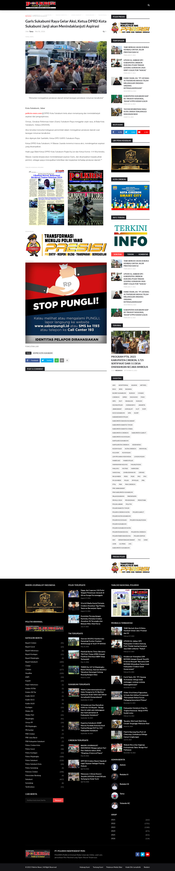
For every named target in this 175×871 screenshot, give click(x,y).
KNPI (144, 409)
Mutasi (125, 468)
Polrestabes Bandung (121, 536)
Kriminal (143, 449)
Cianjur (44, 666)
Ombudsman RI (129, 472)
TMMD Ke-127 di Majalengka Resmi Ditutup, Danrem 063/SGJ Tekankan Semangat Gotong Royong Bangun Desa (93, 671)
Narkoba (135, 468)
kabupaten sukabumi (121, 548)
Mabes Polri (128, 460)
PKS (139, 476)
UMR (114, 544)
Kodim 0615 (44, 700)
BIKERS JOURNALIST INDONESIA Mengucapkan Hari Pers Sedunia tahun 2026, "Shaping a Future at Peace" (93, 749)
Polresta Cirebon (138, 532)
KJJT (137, 409)
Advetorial (123, 385)
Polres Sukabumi (119, 524)
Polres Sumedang (44, 768)
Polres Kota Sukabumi (121, 516)
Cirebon (115, 397)
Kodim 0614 (44, 696)
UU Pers (122, 544)
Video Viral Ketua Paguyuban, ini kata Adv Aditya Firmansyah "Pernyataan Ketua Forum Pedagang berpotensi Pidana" (136, 696)
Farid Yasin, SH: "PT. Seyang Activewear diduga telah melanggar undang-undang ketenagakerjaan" (136, 83)
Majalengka (136, 464)
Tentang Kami (98, 867)
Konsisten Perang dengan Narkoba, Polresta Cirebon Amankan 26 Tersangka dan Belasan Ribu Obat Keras (92, 620)
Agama (134, 385)
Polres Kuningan (119, 520)
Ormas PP (44, 722)
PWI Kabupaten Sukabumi (122, 492)
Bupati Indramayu (44, 651)
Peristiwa (142, 500)
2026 (130, 838)
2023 (130, 827)
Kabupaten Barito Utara (122, 429)
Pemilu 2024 (117, 500)
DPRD (125, 397)
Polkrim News (37, 867)
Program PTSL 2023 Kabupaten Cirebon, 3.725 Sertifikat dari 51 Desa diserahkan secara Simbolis (129, 361)
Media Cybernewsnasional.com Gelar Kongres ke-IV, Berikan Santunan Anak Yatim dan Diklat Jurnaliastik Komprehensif (93, 693)
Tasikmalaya (44, 787)
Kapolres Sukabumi (120, 441)
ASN (113, 385)
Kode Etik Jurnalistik (133, 867)
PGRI (132, 476)
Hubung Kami (85, 867)
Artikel (143, 385)
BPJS (120, 389)
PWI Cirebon (130, 484)
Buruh (132, 393)
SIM (113, 540)
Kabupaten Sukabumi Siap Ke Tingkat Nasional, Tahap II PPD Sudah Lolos (136, 98)
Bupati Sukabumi (119, 393)
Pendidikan (130, 500)
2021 (130, 820)
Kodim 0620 (117, 449)
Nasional (116, 472)
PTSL (114, 484)
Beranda (28, 16)
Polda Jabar (117, 504)
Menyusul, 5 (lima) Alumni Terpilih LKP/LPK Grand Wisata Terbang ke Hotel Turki (93, 776)
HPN (114, 401)
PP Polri (135, 480)
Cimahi (141, 393)
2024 (130, 831)
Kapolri (44, 681)
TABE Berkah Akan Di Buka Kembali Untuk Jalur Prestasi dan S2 (136, 49)
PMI (144, 476)
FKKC (143, 397)
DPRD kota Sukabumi (40, 16)
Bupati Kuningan (44, 654)
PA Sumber (116, 476)
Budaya (128, 389)
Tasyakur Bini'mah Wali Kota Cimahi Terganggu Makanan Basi (135, 111)
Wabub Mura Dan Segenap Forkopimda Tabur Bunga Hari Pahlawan (136, 747)
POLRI (126, 480)
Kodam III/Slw (44, 688)
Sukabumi (44, 779)
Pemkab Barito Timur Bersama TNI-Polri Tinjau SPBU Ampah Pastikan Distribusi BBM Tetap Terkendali (93, 655)
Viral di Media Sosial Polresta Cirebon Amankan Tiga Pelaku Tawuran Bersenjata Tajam (93, 605)
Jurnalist (129, 409)
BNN (114, 389)
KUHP (136, 413)
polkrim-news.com (33, 113)
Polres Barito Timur (120, 508)
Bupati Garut (44, 647)
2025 (130, 835)
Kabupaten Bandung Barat (123, 421)
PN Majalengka (44, 726)
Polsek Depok (139, 536)
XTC (130, 544)
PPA (143, 480)
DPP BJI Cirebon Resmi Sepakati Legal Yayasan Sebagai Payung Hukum (93, 763)
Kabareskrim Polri (120, 417)
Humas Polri (117, 405)
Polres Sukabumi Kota (121, 528)
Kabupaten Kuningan (121, 437)
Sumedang (44, 783)
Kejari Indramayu (44, 685)
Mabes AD (116, 460)
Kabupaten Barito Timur (122, 425)
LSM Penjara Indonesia (121, 457)
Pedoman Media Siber (114, 867)
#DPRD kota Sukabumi (43, 353)
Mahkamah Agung (120, 464)
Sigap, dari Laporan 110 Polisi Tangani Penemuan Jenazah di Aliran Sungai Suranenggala (92, 592)
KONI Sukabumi (118, 413)
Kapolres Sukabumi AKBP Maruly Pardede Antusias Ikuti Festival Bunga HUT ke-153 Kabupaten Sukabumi (93, 727)
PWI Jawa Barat (118, 488)
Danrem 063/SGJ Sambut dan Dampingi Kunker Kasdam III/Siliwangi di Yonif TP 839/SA (93, 641)
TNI (139, 540)
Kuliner (115, 453)
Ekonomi (134, 397)
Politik (129, 504)
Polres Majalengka (138, 520)
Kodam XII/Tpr (44, 692)
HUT (120, 401)
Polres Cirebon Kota (121, 512)
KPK (129, 413)
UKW (145, 540)
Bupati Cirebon (44, 643)
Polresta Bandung (120, 532)
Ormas (141, 472)
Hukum (139, 401)
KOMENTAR (143, 254)
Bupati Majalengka (44, 658)
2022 (130, 823)
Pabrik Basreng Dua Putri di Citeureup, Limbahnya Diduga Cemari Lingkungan (135, 734)
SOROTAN (118, 254)
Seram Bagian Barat (126, 540)
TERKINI (130, 254)
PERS (126, 476)
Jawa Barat (117, 409)
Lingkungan (139, 457)
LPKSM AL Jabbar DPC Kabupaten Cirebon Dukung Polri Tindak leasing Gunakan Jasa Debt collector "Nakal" (135, 65)
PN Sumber (116, 480)
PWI (120, 484)
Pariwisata (131, 496)
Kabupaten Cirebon (120, 433)
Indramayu (130, 405)
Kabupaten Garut (139, 433)
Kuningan (126, 453)
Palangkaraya (118, 496)
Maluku (115, 468)
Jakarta (141, 405)
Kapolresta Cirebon (120, 445)
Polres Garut (138, 512)
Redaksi (147, 867)
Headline (129, 401)
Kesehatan (136, 445)
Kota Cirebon (130, 449)
